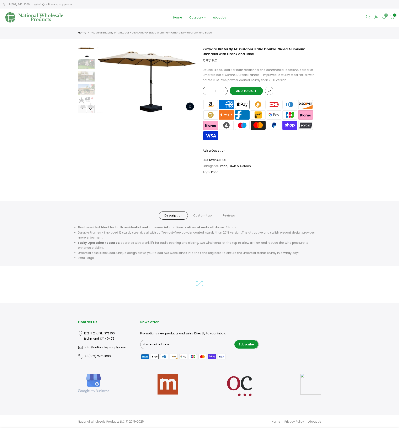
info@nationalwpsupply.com (55, 4)
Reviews (229, 215)
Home (177, 17)
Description (173, 215)
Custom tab (202, 215)
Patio (214, 172)
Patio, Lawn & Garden (235, 166)
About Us (219, 17)
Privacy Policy (294, 421)
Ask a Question (214, 150)
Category (196, 17)
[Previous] (104, 80)
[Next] (189, 80)
